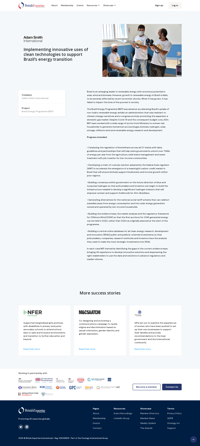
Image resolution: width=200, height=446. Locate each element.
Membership (67, 5)
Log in (175, 5)
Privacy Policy (174, 413)
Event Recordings (123, 413)
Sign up (159, 5)
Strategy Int (173, 423)
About (54, 5)
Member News (147, 418)
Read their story (31, 349)
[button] (93, 5)
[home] (31, 5)
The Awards (146, 428)
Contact (97, 428)
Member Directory (149, 413)
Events (80, 5)
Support (171, 428)
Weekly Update (148, 423)
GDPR (170, 418)
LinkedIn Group (121, 418)
